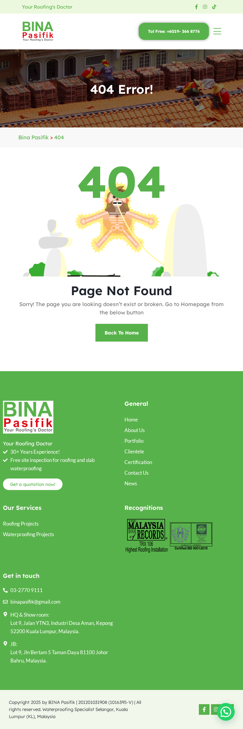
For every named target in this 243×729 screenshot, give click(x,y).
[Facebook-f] (204, 709)
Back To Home (122, 333)
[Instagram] (216, 709)
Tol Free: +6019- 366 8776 (174, 31)
